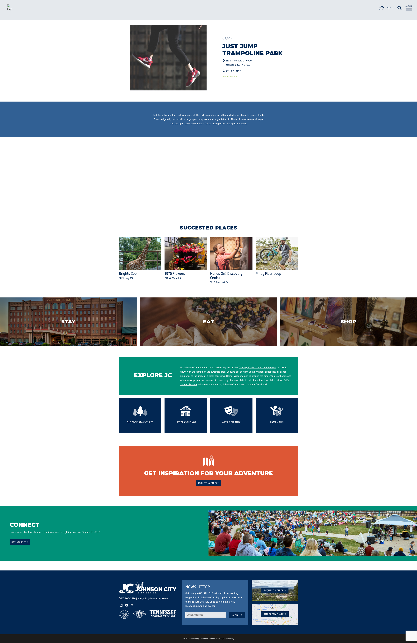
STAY (68, 322)
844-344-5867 (233, 70)
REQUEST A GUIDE (208, 483)
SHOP (349, 322)
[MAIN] (408, 8)
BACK (228, 39)
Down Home (225, 376)
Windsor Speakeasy (266, 371)
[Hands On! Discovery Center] (231, 253)
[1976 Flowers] (186, 253)
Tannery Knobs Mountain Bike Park (257, 367)
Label (283, 376)
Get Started (19, 542)
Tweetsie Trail (218, 371)
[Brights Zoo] (140, 253)
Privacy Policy (228, 639)
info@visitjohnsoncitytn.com (152, 598)
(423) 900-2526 (127, 598)
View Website (229, 76)
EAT (208, 322)
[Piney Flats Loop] (277, 253)
